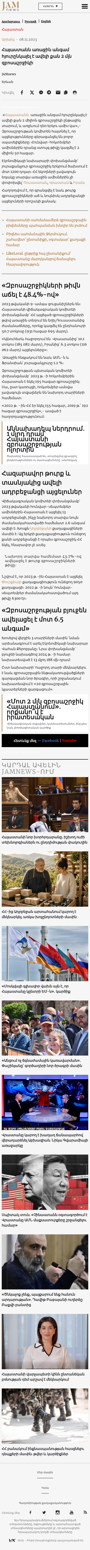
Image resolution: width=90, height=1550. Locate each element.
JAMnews (9, 74)
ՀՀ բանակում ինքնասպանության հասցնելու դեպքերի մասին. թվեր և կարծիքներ (43, 1451)
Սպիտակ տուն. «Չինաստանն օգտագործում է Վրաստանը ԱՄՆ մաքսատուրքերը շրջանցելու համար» (44, 1220)
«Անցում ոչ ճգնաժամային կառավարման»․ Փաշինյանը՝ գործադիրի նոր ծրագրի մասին (42, 1063)
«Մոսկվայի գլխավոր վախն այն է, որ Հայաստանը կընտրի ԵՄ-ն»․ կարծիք (36, 988)
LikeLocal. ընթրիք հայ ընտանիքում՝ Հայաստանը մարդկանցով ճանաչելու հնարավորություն (41, 258)
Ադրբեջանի (41, 528)
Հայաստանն (17, 115)
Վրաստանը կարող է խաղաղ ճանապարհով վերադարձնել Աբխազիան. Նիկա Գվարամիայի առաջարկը (45, 1140)
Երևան (7, 82)
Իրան (78, 182)
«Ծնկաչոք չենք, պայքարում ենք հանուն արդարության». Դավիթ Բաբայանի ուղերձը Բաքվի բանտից (42, 1299)
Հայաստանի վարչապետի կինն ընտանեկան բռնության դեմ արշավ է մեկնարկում (43, 1376)
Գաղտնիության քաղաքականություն (45, 1503)
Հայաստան (12, 29)
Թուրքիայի (12, 582)
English (46, 21)
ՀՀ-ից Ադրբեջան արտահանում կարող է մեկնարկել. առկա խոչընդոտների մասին (39, 914)
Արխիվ (10, 39)
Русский (31, 21)
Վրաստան (59, 182)
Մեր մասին (45, 1472)
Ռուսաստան (35, 182)
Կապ (45, 1487)
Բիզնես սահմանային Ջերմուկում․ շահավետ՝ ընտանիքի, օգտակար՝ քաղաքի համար (46, 239)
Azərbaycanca (11, 21)
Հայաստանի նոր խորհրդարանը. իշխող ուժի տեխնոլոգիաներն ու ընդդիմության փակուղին (44, 839)
